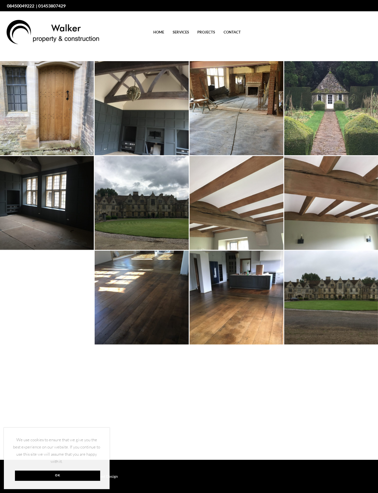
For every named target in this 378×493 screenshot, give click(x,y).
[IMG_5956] (331, 108)
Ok (57, 475)
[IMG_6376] (236, 203)
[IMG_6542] (141, 297)
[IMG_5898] (236, 108)
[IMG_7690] (141, 392)
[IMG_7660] (47, 392)
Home (158, 32)
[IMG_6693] (236, 297)
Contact (232, 32)
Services (181, 32)
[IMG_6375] (141, 203)
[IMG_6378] (47, 297)
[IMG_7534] (47, 108)
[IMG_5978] (141, 108)
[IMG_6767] (331, 297)
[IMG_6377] (331, 203)
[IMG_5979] (47, 203)
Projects (206, 32)
